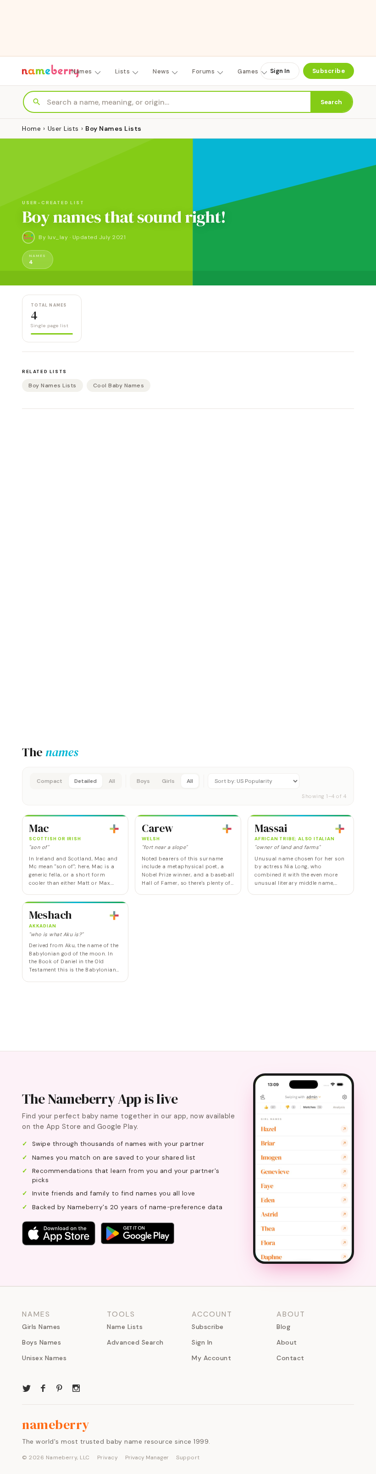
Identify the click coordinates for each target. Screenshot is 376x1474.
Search (331, 102)
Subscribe (328, 71)
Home (31, 128)
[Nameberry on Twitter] (26, 1387)
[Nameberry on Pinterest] (59, 1387)
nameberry (56, 1424)
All (112, 781)
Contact (290, 1358)
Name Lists (125, 1327)
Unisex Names (44, 1358)
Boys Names (41, 1342)
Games (248, 71)
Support (188, 1457)
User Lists (63, 128)
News (161, 71)
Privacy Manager (147, 1457)
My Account (211, 1358)
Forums (203, 71)
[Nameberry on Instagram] (76, 1387)
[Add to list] (114, 828)
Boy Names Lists (52, 385)
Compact (49, 781)
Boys (143, 781)
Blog (283, 1327)
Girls (168, 781)
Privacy (107, 1457)
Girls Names (41, 1327)
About (286, 1342)
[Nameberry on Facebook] (43, 1387)
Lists (122, 71)
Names (82, 71)
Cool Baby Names (118, 385)
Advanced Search (135, 1342)
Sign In (280, 71)
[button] (188, 786)
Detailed (85, 781)
